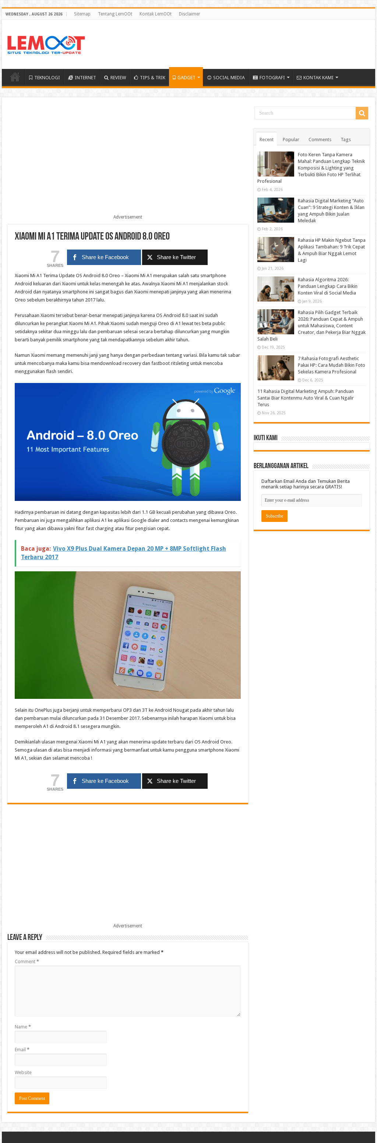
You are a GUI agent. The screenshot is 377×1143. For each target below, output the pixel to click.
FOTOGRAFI (272, 77)
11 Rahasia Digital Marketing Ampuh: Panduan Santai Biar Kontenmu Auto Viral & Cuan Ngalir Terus (305, 397)
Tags (346, 139)
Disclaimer (189, 14)
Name (23, 1026)
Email (22, 1049)
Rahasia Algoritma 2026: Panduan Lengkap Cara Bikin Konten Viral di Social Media (327, 286)
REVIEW (118, 77)
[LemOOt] (46, 43)
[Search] (362, 113)
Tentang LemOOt (115, 14)
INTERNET (85, 77)
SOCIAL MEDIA (229, 77)
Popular (291, 139)
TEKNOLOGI (47, 77)
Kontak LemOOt (156, 14)
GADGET (186, 77)
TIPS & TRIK (152, 77)
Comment (27, 961)
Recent (267, 139)
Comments (320, 139)
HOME (15, 76)
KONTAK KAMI (318, 77)
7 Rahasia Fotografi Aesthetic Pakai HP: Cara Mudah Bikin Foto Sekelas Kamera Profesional (331, 365)
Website (23, 1072)
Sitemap (82, 14)
